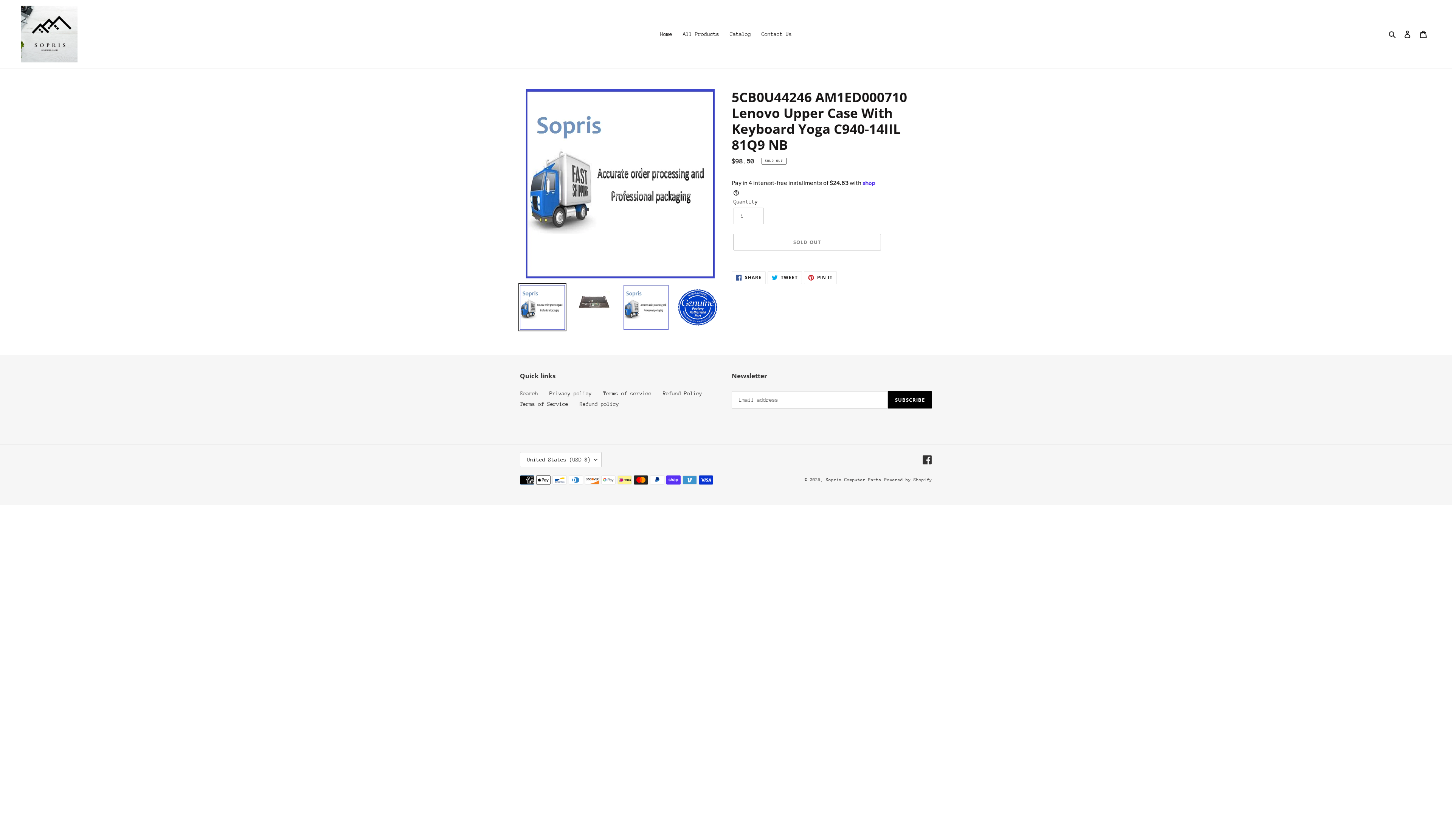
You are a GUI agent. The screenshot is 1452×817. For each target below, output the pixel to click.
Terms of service (627, 393)
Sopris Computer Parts (853, 479)
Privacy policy (570, 393)
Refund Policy (682, 393)
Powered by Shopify (908, 479)
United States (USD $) (559, 460)
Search (529, 393)
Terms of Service (544, 404)
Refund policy (599, 404)
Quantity (746, 202)
